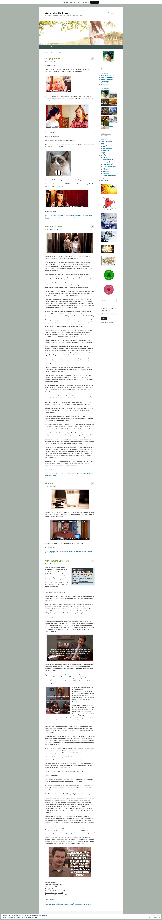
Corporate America (108, 159)
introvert (65, 217)
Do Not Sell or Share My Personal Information (87, 914)
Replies (54, 475)
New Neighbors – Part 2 (107, 84)
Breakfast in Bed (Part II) (107, 76)
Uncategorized (104, 180)
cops (73, 903)
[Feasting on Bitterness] (113, 125)
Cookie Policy (33, 917)
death (83, 215)
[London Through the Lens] (113, 111)
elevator (72, 473)
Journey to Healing (54, 551)
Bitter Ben (62, 592)
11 (92, 483)
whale (91, 217)
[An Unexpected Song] (113, 103)
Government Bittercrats (57, 560)
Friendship (87, 215)
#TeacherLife (106, 157)
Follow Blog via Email (107, 305)
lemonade (51, 904)
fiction (68, 551)
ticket (76, 904)
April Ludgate (72, 215)
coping (64, 551)
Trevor (46, 475)
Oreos (83, 551)
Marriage (103, 152)
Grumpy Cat (56, 217)
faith (76, 473)
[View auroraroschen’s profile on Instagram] (101, 69)
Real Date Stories (107, 148)
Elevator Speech (53, 226)
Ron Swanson (85, 217)
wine (50, 475)
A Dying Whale (52, 58)
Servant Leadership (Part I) (108, 77)
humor (61, 217)
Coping (49, 483)
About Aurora (54, 47)
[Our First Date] (105, 111)
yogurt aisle (68, 285)
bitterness (78, 215)
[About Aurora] (105, 94)
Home (47, 47)
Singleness (106, 150)
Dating (68, 473)
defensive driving (82, 903)
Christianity (106, 173)
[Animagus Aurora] (105, 118)
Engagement (106, 154)
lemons (56, 904)
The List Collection (108, 179)
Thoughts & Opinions (106, 170)
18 (92, 58)
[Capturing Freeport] (113, 94)
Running (47, 553)
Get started (94, 2)
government (90, 903)
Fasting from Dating (54, 473)
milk (80, 551)
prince (84, 473)
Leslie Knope (71, 217)
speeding (72, 904)
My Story (103, 155)
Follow (103, 318)
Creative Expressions (106, 141)
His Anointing (106, 161)
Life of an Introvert (60, 215)
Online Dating (106, 146)
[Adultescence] (113, 120)
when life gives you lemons (84, 904)
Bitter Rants (53, 215)
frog (78, 473)
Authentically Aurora (57, 13)
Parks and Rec (78, 217)
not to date (78, 291)
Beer (65, 473)
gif (91, 215)
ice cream (76, 551)
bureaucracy (68, 903)
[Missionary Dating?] (105, 103)
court (76, 903)
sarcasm (67, 904)
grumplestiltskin (49, 217)
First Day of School (106, 83)
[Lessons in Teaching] (105, 125)
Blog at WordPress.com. (70, 914)
